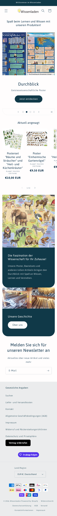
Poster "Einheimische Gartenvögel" (37, 157)
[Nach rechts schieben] (35, 188)
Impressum (11, 422)
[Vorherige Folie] (18, 112)
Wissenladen (15, 501)
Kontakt (10, 409)
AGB (36, 506)
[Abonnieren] (48, 370)
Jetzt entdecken (28, 99)
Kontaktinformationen (24, 510)
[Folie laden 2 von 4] (26, 112)
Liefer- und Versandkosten (19, 402)
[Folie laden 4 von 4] (34, 112)
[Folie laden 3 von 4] (30, 112)
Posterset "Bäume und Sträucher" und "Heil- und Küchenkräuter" (13, 160)
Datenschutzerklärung (21, 506)
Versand (44, 506)
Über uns (17, 325)
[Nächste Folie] (39, 112)
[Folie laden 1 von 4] (23, 112)
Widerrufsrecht (47, 501)
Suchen (9, 395)
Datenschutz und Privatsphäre (21, 436)
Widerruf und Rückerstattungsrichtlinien (26, 429)
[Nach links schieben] (22, 188)
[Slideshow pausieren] (52, 112)
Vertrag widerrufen (18, 443)
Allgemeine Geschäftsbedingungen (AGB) (26, 416)
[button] (6, 10)
